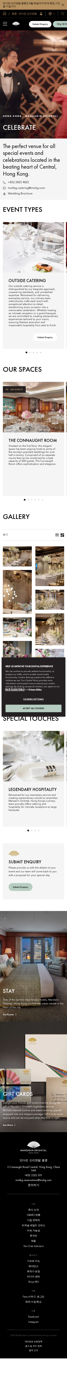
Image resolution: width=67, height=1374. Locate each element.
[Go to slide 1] (26, 352)
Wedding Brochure (20, 193)
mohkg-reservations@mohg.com (33, 1180)
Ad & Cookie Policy (15, 690)
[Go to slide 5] (41, 352)
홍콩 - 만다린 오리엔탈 (24, 13)
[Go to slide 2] (30, 352)
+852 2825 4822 (18, 182)
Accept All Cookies (33, 708)
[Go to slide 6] (42, 500)
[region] (33, 687)
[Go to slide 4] (37, 352)
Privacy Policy (35, 690)
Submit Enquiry (40, 24)
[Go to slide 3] (33, 352)
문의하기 (33, 1185)
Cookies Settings (33, 699)
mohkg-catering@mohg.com (26, 188)
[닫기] (63, 5)
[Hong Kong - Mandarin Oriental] (15, 24)
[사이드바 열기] (5, 24)
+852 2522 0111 (33, 1175)
